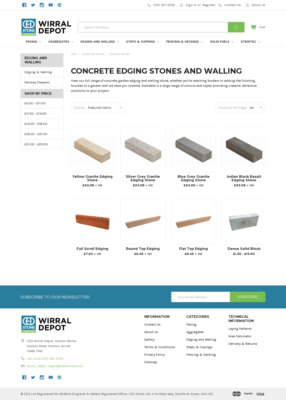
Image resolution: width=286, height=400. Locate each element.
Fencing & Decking (183, 41)
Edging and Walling (98, 41)
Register (208, 5)
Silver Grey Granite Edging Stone (143, 178)
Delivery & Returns (242, 344)
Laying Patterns (240, 329)
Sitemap (150, 362)
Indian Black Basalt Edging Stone (244, 178)
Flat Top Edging (193, 249)
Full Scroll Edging (92, 249)
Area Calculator (239, 336)
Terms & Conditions (159, 347)
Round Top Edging (143, 249)
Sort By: (79, 108)
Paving (32, 41)
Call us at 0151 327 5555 (45, 358)
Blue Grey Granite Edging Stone (194, 178)
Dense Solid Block (244, 249)
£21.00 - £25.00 (36, 144)
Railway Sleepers (37, 82)
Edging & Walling (38, 72)
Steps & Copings (141, 41)
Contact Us (152, 324)
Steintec (249, 41)
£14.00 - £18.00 (35, 124)
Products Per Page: (233, 108)
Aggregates (59, 41)
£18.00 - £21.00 (35, 134)
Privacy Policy (154, 355)
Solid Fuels (220, 41)
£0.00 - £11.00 (34, 103)
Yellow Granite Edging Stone (92, 178)
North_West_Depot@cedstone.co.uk (55, 366)
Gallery (149, 339)
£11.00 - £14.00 (35, 113)
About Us (151, 332)
